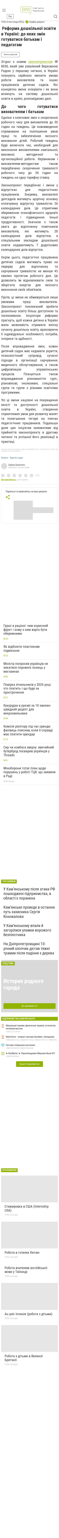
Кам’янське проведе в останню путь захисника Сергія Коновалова (29, 912)
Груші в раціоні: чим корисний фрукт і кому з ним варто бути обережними (25, 630)
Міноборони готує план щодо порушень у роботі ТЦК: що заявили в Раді (29, 772)
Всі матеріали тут (29, 1006)
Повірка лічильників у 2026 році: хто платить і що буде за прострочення (27, 688)
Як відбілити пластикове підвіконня (21, 649)
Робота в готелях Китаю (22, 1253)
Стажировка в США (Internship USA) (27, 1208)
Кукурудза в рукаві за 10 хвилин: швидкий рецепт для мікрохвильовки (27, 709)
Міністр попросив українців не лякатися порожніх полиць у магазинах (25, 667)
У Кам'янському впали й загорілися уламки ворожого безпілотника (27, 930)
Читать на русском (10, 54)
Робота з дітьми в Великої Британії (24, 1358)
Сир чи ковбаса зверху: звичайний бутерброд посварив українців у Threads (28, 751)
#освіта (4, 458)
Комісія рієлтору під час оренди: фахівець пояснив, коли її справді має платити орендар (28, 730)
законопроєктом (40, 62)
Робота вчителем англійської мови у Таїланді (26, 1270)
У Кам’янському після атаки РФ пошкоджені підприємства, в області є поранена (29, 893)
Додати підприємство (29, 1064)
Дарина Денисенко (16, 465)
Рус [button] (10, 16)
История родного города (23, 984)
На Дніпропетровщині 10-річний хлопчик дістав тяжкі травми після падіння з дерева (28, 948)
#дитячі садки (16, 458)
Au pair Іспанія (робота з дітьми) (28, 1314)
